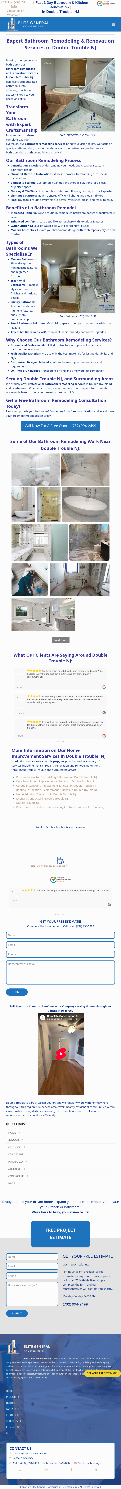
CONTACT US (16, 1176)
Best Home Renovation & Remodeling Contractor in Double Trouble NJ (60, 807)
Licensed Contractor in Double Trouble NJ (42, 798)
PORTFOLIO (15, 1161)
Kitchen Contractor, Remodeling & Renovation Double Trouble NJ (56, 777)
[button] (113, 24)
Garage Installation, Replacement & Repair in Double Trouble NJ (56, 785)
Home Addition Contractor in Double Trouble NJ (46, 794)
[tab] (60, 7)
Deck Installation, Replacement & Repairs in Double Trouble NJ (55, 781)
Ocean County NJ (14, 1377)
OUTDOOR (15, 1147)
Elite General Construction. (47, 1487)
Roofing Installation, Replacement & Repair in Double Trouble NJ (56, 790)
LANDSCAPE (16, 1154)
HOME (12, 1132)
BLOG (12, 1183)
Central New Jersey (37, 1377)
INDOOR (14, 1139)
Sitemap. (68, 1487)
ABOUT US (15, 1169)
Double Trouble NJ (27, 803)
